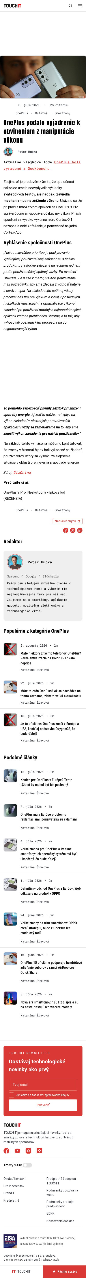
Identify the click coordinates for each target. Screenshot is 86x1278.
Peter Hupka (27, 151)
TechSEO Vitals (50, 1259)
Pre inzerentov (14, 1186)
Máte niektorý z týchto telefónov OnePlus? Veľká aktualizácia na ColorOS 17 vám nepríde (51, 658)
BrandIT (9, 1193)
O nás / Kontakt (15, 1178)
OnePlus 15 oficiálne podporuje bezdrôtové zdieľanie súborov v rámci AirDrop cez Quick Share (51, 968)
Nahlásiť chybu (65, 521)
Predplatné (11, 1200)
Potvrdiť (43, 1105)
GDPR (50, 1213)
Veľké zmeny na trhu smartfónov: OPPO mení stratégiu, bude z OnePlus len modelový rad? (49, 928)
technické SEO (14, 1259)
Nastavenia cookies (60, 1221)
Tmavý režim (13, 1165)
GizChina (22, 472)
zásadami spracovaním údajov (50, 1095)
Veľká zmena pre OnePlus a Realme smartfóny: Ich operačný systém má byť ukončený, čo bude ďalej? (48, 854)
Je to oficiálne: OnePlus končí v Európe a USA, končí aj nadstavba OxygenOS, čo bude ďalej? (50, 729)
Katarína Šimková (35, 669)
